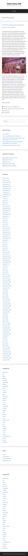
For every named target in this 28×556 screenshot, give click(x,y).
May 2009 (5, 294)
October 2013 (6, 192)
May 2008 (5, 318)
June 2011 (5, 244)
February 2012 (6, 228)
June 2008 (5, 316)
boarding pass (5, 110)
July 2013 (5, 198)
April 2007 (5, 344)
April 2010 (5, 272)
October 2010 (6, 260)
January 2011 (6, 254)
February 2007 (6, 348)
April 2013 (5, 204)
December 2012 (7, 208)
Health (4, 404)
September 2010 (7, 262)
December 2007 (7, 328)
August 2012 (6, 216)
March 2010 (6, 274)
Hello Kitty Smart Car (12, 158)
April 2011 (5, 248)
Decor (4, 388)
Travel (9, 106)
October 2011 (6, 236)
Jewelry (4, 410)
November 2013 (7, 190)
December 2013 (7, 188)
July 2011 (5, 242)
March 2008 (6, 322)
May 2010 (5, 270)
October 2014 (6, 184)
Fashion (5, 392)
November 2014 (7, 182)
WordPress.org (6, 460)
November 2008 (7, 306)
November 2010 (7, 258)
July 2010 (5, 266)
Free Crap (5, 396)
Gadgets (5, 398)
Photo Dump (6, 420)
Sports (4, 426)
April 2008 (5, 320)
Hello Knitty (6, 134)
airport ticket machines (18, 108)
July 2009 (5, 290)
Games (4, 400)
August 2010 (6, 264)
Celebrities (5, 382)
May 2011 (5, 246)
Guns (4, 402)
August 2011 (6, 240)
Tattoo (4, 430)
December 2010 (7, 256)
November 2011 (7, 234)
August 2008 (6, 312)
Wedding (5, 442)
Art (3, 374)
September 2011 (7, 238)
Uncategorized (15, 106)
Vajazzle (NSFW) (12, 166)
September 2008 (7, 310)
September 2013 (7, 194)
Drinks (4, 390)
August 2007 (6, 336)
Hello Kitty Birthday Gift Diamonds (11, 136)
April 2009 (5, 296)
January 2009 (6, 302)
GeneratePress (21, 554)
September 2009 (7, 286)
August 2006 (6, 360)
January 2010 (6, 278)
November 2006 (7, 354)
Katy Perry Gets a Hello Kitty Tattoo (12, 145)
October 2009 (6, 284)
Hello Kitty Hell (14, 3)
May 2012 (5, 222)
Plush (4, 422)
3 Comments (6, 112)
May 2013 (5, 202)
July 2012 (5, 218)
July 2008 (5, 314)
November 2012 (7, 210)
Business (5, 380)
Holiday (5, 408)
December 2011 (7, 232)
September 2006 (7, 358)
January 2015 (6, 180)
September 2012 (7, 214)
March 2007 (6, 346)
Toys (4, 432)
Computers (5, 386)
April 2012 (5, 224)
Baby (4, 376)
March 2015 (6, 178)
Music (4, 416)
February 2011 (6, 252)
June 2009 (5, 292)
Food (4, 394)
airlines (5, 108)
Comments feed (7, 458)
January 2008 (6, 326)
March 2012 (6, 226)
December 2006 (7, 352)
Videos (4, 440)
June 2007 (5, 340)
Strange (5, 106)
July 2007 (5, 338)
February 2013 (6, 206)
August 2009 (6, 288)
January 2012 (6, 230)
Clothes (4, 384)
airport (9, 108)
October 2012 (6, 212)
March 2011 (6, 250)
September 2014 (7, 186)
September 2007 (7, 334)
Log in (4, 454)
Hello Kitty (5, 406)
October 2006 (6, 356)
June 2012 (5, 220)
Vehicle (4, 438)
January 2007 (6, 350)
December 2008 (7, 304)
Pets (4, 418)
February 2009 (6, 300)
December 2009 (7, 280)
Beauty (4, 378)
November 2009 (7, 282)
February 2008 (6, 324)
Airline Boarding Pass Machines (13, 25)
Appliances (5, 372)
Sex (3, 424)
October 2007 (6, 332)
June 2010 (5, 268)
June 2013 (5, 200)
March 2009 (6, 298)
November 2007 (7, 330)
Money (4, 414)
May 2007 (5, 342)
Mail (4, 412)
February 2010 (6, 276)
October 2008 (6, 308)
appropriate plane (15, 84)
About (9, 162)
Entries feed (6, 456)
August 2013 (6, 196)
